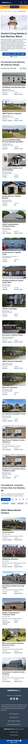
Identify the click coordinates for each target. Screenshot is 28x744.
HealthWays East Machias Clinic (13, 87)
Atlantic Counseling (9, 309)
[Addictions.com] (1, 11)
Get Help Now (6, 6)
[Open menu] (25, 2)
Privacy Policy (14, 735)
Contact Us (15, 714)
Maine (15, 11)
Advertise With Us (15, 725)
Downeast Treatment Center (12, 335)
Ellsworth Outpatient (9, 387)
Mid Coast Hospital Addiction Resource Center (13, 644)
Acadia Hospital (8, 532)
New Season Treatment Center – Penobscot (14, 441)
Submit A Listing (15, 721)
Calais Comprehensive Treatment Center (10, 225)
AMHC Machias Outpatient (12, 113)
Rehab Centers (8, 11)
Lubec (13, 503)
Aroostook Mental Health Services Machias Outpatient (12, 141)
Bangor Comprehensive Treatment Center (10, 613)
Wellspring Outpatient (10, 559)
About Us (15, 717)
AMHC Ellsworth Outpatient (12, 361)
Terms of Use (14, 732)
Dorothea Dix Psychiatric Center (14, 414)
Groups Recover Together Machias (11, 197)
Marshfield (5, 503)
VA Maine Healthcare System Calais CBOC (12, 281)
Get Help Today (13, 741)
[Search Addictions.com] (21, 2)
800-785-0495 (14, 6)
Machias (20, 503)
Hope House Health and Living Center (13, 587)
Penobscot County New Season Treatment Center (13, 470)
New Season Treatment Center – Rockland (14, 673)
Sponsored (23, 6)
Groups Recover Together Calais (11, 253)
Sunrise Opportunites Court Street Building (12, 169)
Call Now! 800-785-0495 (14, 54)
